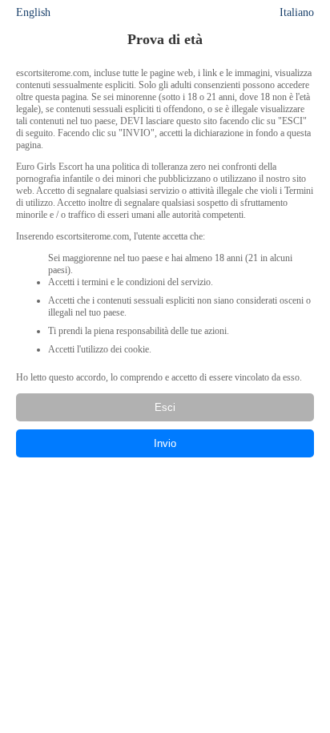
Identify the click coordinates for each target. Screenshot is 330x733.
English (33, 12)
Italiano (297, 12)
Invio (165, 443)
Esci (165, 407)
